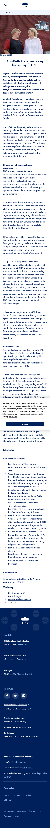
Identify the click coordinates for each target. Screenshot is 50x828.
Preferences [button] (13, 417)
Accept (25, 424)
